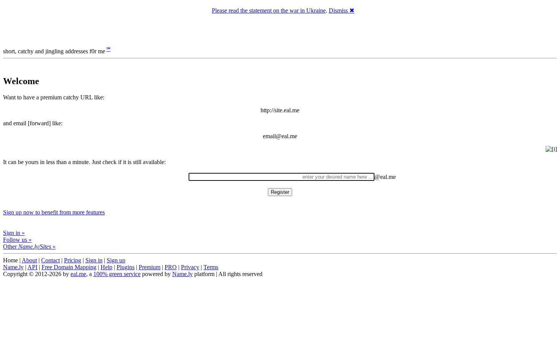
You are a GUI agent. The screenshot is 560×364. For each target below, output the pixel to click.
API (32, 267)
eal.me (78, 274)
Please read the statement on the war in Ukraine (269, 10)
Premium (149, 267)
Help (106, 267)
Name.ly (13, 267)
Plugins (125, 267)
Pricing (72, 260)
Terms (210, 267)
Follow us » (17, 239)
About (29, 260)
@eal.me (385, 177)
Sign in (93, 260)
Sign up (116, 260)
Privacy (190, 267)
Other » (29, 246)
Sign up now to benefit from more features (54, 212)
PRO (171, 267)
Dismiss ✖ (341, 10)
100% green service (117, 274)
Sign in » (14, 233)
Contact (50, 260)
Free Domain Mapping (69, 267)
